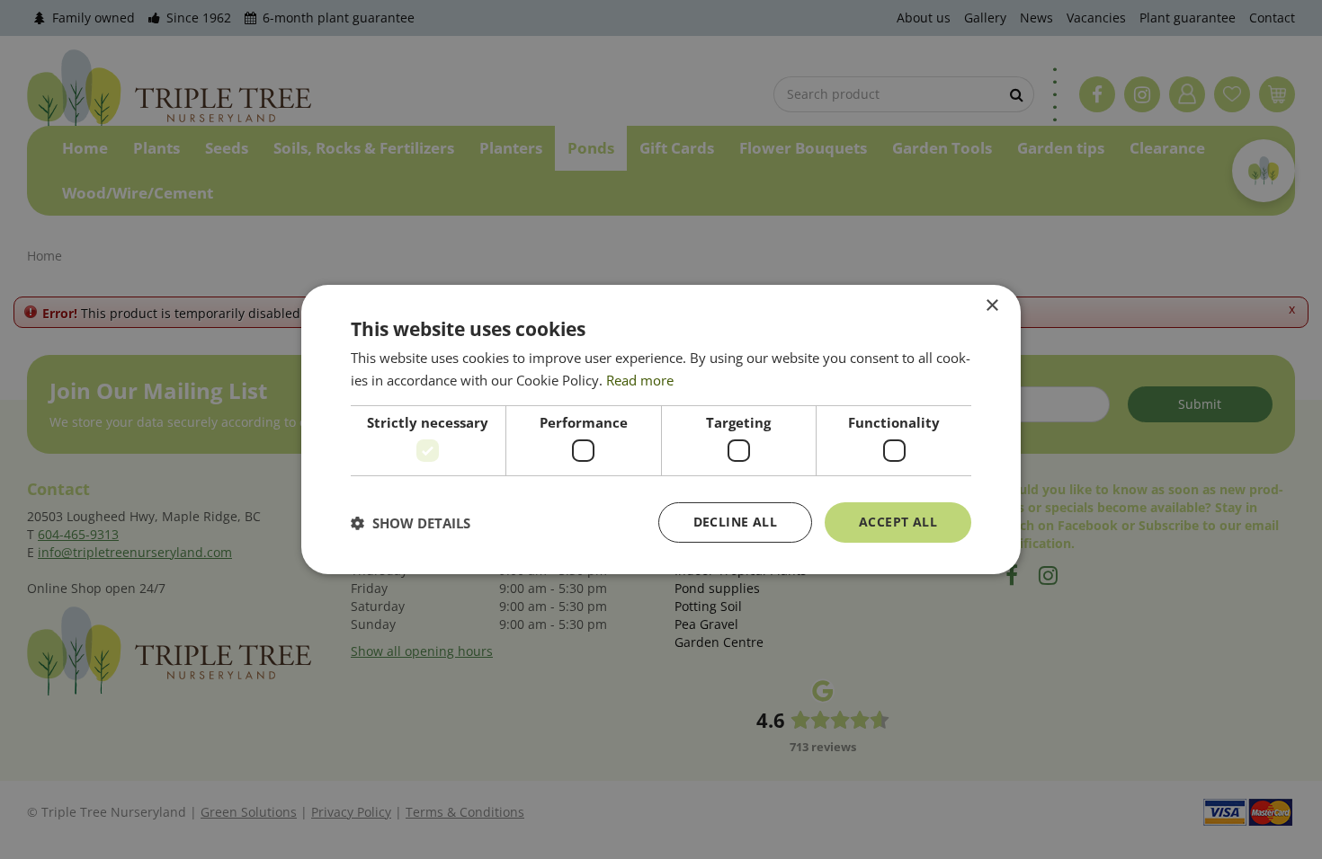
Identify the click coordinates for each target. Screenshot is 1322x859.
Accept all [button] (898, 521)
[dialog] (661, 429)
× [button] (991, 306)
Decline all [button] (735, 521)
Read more (640, 380)
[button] (410, 523)
